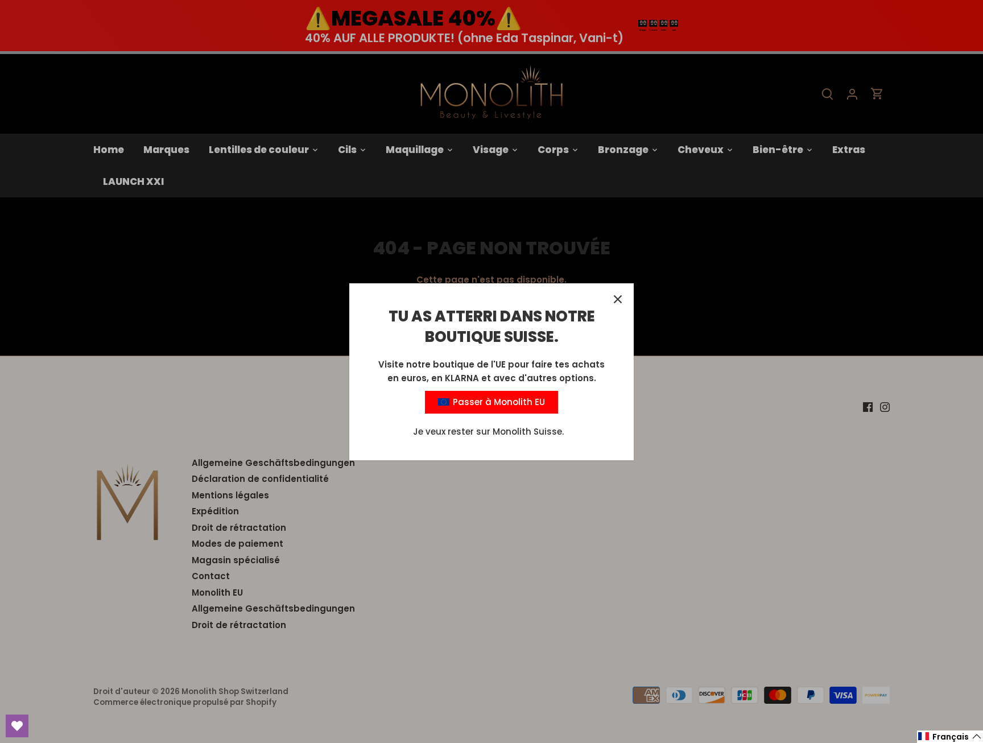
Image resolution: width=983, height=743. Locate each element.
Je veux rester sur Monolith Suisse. (488, 431)
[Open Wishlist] (17, 726)
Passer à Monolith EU (498, 402)
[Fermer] (617, 299)
